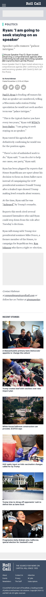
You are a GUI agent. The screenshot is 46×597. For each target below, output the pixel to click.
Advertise (31, 575)
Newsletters (7, 581)
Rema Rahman (10, 78)
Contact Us (19, 575)
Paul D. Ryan (9, 95)
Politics (11, 24)
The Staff (18, 581)
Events (5, 578)
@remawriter (33, 299)
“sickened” (8, 204)
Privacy (17, 578)
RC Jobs (30, 578)
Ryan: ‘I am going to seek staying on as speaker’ (21, 35)
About (5, 575)
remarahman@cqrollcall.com (19, 295)
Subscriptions (32, 581)
